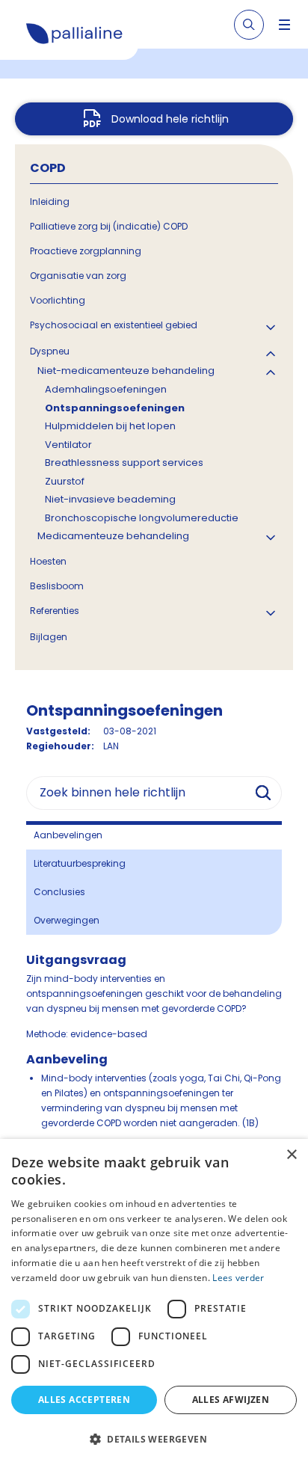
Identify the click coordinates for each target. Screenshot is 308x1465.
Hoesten (48, 561)
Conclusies (59, 891)
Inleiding (50, 201)
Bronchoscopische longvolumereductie (141, 518)
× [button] (291, 1155)
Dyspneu (50, 351)
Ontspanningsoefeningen (115, 408)
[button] (154, 1439)
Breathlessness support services (124, 462)
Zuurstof (64, 481)
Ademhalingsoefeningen (106, 389)
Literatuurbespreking (80, 863)
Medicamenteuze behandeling (113, 536)
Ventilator (68, 444)
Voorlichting (57, 300)
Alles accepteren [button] (84, 1399)
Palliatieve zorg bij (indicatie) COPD (109, 226)
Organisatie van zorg (78, 275)
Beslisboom (57, 586)
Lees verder (238, 1277)
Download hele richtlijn (170, 118)
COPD (48, 167)
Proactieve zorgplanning (85, 251)
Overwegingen (66, 920)
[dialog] (154, 1302)
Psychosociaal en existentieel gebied (113, 325)
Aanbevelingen (68, 835)
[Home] (74, 36)
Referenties (54, 610)
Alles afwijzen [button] (231, 1399)
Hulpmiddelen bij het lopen (110, 426)
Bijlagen (48, 636)
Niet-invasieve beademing (110, 499)
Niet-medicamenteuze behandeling (126, 370)
